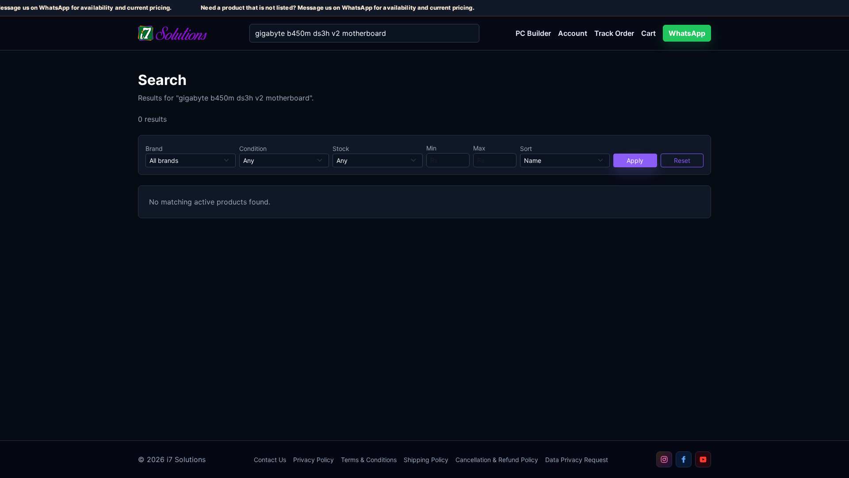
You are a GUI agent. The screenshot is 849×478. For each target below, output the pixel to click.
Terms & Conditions (369, 459)
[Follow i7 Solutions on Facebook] (684, 459)
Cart (648, 33)
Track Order (614, 33)
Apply (635, 160)
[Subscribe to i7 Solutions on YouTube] (703, 459)
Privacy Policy (313, 459)
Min (431, 148)
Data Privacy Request (576, 459)
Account (572, 33)
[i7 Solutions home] (186, 33)
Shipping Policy (426, 459)
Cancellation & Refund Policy (496, 459)
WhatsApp (687, 33)
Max (479, 148)
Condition (253, 148)
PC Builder (533, 33)
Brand (154, 148)
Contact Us (270, 459)
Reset (682, 160)
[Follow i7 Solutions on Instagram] (664, 459)
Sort (526, 148)
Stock (341, 148)
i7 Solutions (186, 459)
